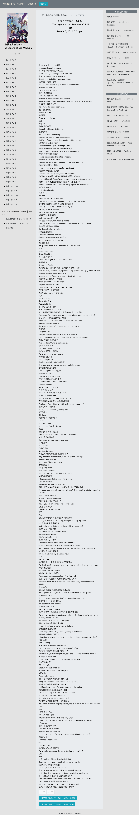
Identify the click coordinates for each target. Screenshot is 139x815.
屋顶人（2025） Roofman (117, 126)
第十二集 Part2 (12, 200)
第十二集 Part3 (12, 204)
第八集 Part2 (11, 159)
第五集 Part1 (11, 114)
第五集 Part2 (11, 118)
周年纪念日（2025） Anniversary (120, 159)
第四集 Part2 (11, 105)
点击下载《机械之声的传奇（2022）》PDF (57, 804)
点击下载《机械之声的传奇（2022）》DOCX (57, 798)
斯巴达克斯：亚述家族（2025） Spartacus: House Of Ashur (120, 82)
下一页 (50, 792)
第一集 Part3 (11, 69)
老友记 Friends (113, 17)
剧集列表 (49, 15)
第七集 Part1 (11, 141)
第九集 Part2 (11, 168)
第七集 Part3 (11, 150)
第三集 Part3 (11, 96)
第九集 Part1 (11, 164)
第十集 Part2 (11, 177)
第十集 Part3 (11, 182)
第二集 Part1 (11, 73)
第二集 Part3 (11, 82)
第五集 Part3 (11, 123)
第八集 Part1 (11, 154)
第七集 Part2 (11, 145)
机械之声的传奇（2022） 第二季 (19, 223)
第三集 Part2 (11, 91)
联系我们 (78, 813)
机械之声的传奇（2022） (65, 15)
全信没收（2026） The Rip (118, 137)
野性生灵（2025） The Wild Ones (120, 30)
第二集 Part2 (11, 78)
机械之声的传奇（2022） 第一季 (19, 219)
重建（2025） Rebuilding (117, 115)
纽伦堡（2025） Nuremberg (118, 121)
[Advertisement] (71, 49)
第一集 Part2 (11, 64)
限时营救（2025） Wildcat (118, 132)
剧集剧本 (32, 3)
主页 (42, 15)
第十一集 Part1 (12, 186)
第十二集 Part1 (12, 195)
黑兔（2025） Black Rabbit (118, 58)
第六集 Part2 (11, 132)
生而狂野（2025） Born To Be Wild (121, 52)
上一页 (42, 792)
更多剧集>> (10, 228)
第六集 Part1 (11, 127)
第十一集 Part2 (12, 191)
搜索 (43, 4)
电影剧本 (22, 3)
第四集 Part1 (11, 100)
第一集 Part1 (11, 60)
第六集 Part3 (11, 136)
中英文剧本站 (8, 3)
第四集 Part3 (11, 109)
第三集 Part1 (11, 87)
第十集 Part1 (11, 173)
